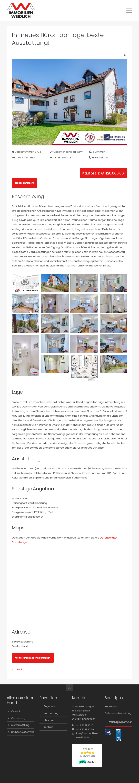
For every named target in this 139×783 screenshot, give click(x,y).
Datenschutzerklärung (118, 713)
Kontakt (48, 727)
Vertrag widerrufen (120, 722)
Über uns (49, 720)
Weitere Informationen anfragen (32, 657)
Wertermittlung (20, 725)
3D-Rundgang (100, 157)
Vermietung (18, 718)
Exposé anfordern (24, 182)
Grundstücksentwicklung (26, 732)
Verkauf (15, 711)
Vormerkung (51, 713)
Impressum (111, 706)
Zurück (18, 669)
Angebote (49, 706)
